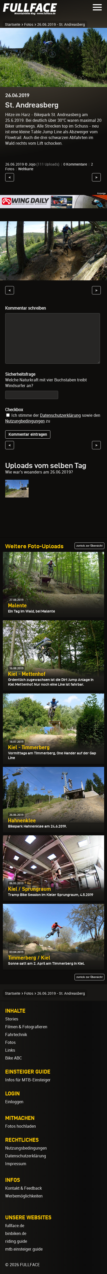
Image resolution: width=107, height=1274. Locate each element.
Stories (11, 1019)
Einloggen (14, 1101)
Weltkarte (25, 169)
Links (10, 1050)
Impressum (15, 1163)
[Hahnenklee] (17, 495)
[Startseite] (31, 12)
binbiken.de (15, 1233)
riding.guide (16, 1241)
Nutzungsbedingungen (26, 1148)
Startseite (12, 24)
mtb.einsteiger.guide (24, 1249)
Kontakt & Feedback (23, 1188)
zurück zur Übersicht (89, 545)
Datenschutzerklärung (60, 415)
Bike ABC (13, 1058)
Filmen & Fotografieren (26, 1026)
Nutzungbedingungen (25, 421)
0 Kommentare (75, 164)
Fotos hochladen (20, 1126)
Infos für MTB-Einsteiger (28, 1079)
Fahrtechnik (16, 1034)
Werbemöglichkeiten (24, 1196)
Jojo (32, 164)
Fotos (28, 24)
